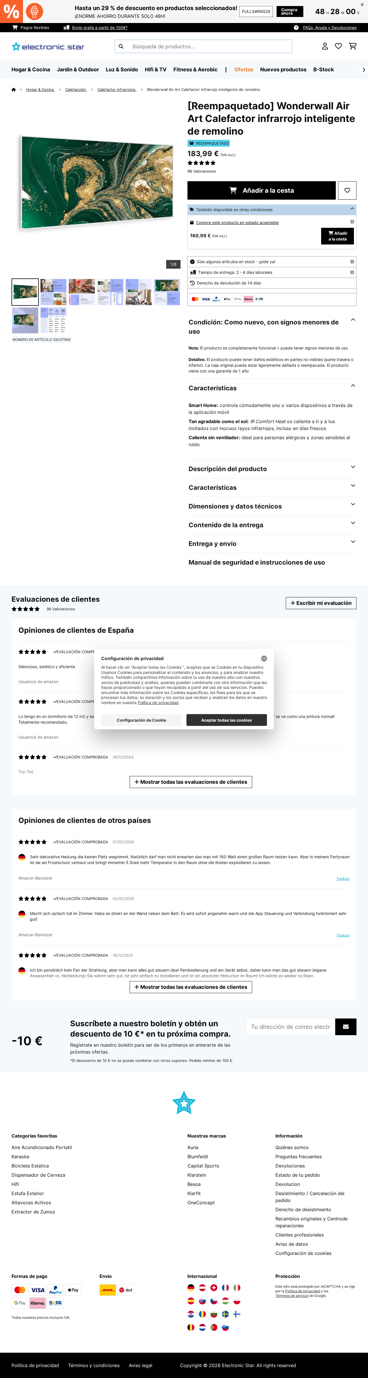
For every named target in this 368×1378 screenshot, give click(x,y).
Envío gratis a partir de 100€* (100, 27)
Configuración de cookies (303, 1253)
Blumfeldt (197, 1156)
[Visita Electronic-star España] (190, 1300)
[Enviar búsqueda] (121, 46)
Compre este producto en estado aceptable (237, 222)
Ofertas (243, 69)
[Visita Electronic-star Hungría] (225, 1300)
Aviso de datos (291, 1244)
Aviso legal (140, 1365)
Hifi (15, 1184)
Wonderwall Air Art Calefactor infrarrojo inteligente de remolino (203, 89)
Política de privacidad (302, 1291)
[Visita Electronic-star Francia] (225, 1287)
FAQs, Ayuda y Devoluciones (329, 27)
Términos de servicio (291, 1296)
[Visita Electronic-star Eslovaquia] (202, 1300)
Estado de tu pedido (297, 1175)
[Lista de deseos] (338, 46)
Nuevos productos (283, 69)
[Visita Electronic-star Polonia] (236, 1300)
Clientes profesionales (299, 1235)
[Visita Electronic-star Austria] (202, 1287)
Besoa (194, 1184)
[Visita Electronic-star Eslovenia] (225, 1327)
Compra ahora (289, 11)
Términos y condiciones (94, 1365)
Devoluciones (290, 1166)
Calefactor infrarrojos (117, 89)
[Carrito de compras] (352, 46)
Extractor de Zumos (33, 1212)
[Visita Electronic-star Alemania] (190, 1287)
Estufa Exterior (28, 1193)
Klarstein (196, 1175)
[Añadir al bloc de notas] (347, 190)
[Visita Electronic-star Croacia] (190, 1314)
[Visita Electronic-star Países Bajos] (202, 1327)
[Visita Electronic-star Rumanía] (202, 1314)
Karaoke (20, 1156)
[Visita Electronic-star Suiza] (213, 1287)
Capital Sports (203, 1166)
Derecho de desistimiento (303, 1209)
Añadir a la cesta (267, 190)
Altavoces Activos (31, 1202)
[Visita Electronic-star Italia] (236, 1287)
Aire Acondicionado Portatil (42, 1147)
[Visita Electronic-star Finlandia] (236, 1314)
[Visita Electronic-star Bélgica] (190, 1327)
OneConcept (201, 1202)
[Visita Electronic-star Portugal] (213, 1327)
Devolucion (287, 1184)
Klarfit (194, 1193)
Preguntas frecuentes (298, 1156)
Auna (192, 1147)
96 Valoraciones (201, 171)
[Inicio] (19, 89)
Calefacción (76, 89)
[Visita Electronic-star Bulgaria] (213, 1314)
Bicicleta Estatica (30, 1166)
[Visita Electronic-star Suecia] (225, 1314)
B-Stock (323, 69)
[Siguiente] (363, 70)
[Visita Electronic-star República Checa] (213, 1300)
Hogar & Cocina (40, 89)
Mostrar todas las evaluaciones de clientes (193, 782)
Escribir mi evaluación (323, 603)
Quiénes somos (291, 1147)
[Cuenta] (325, 46)
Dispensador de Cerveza (38, 1175)
